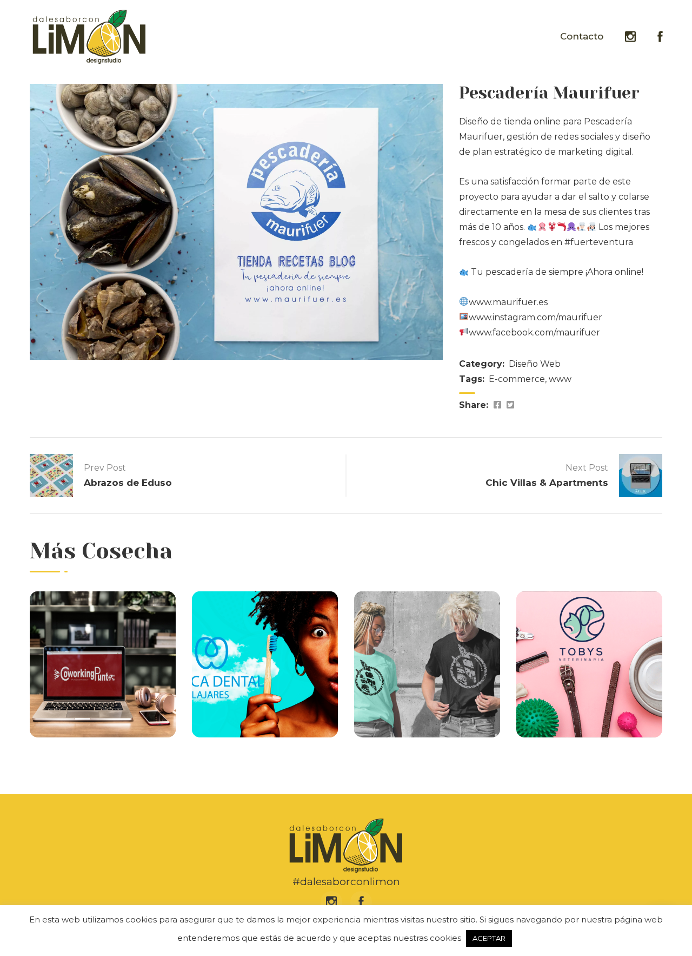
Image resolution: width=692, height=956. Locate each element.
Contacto (581, 36)
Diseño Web (535, 364)
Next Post (586, 468)
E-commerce (517, 379)
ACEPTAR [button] (489, 938)
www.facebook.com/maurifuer (534, 332)
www (560, 379)
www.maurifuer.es (508, 302)
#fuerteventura (598, 242)
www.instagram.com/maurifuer (535, 317)
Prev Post (105, 468)
